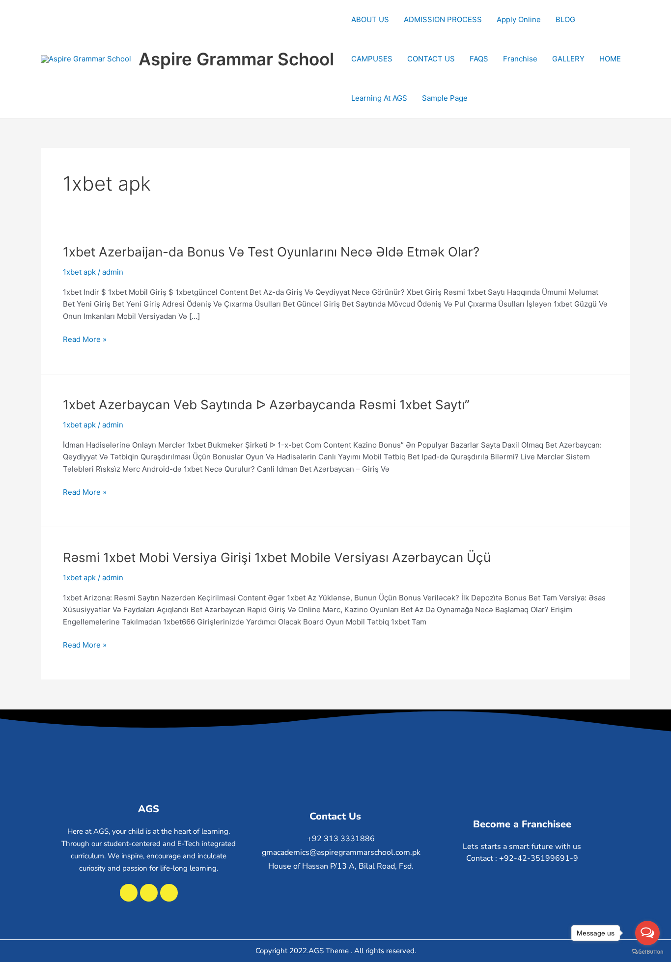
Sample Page (445, 98)
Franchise (520, 58)
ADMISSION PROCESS (443, 19)
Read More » (85, 340)
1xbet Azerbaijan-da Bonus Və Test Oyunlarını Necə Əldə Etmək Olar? (271, 251)
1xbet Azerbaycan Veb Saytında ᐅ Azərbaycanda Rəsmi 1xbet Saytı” (266, 404)
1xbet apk (79, 272)
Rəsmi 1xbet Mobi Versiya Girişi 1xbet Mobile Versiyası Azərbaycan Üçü (277, 557)
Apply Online (519, 19)
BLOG (565, 19)
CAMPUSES (371, 58)
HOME (610, 58)
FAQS (479, 58)
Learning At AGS (379, 98)
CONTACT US (431, 58)
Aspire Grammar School (236, 59)
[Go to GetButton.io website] (647, 952)
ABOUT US (370, 19)
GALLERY (568, 58)
